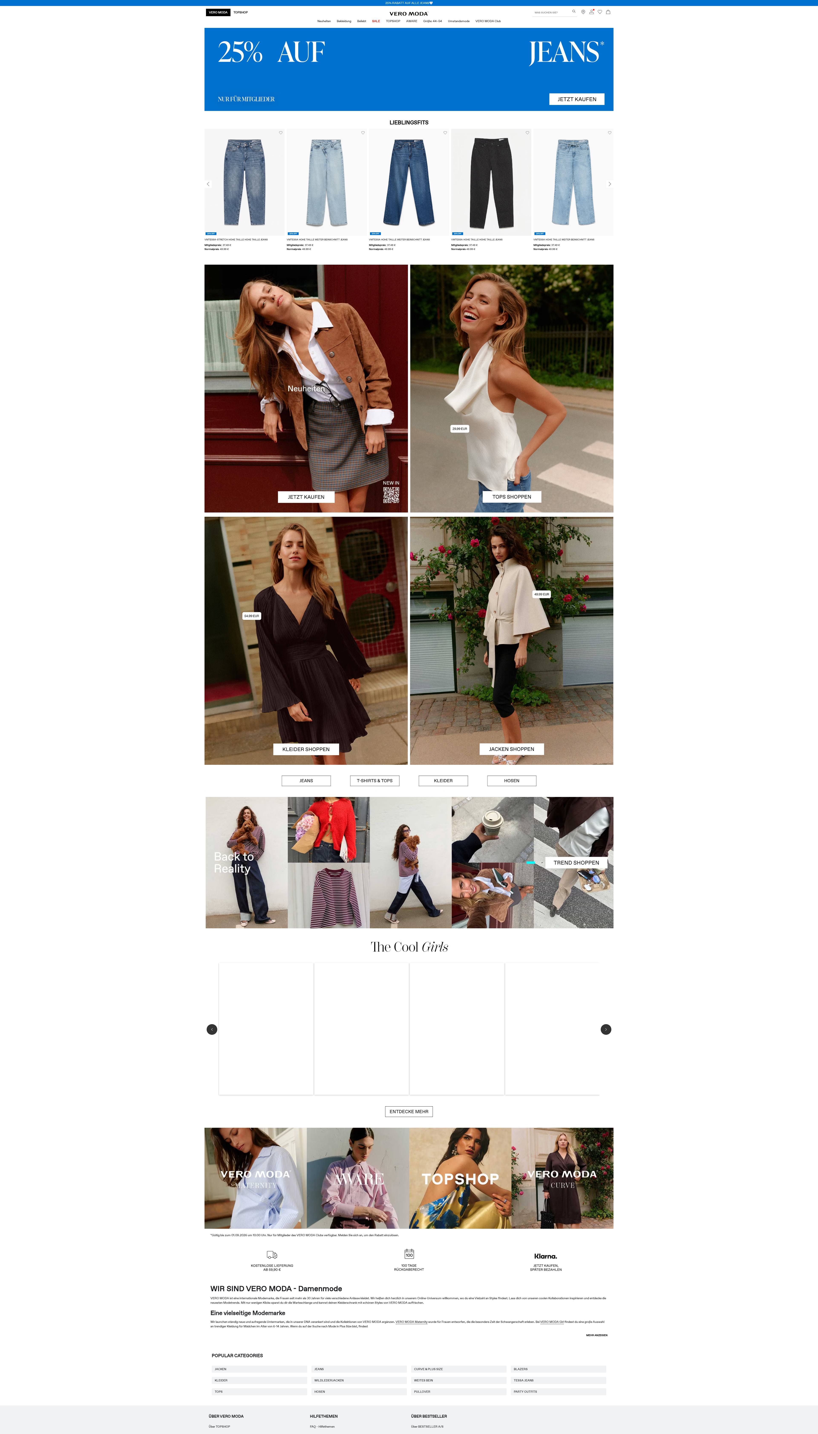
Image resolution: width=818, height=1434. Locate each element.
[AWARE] (358, 1177)
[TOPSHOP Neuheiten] (460, 1177)
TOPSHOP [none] (240, 12)
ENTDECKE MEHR (409, 1111)
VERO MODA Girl (552, 1321)
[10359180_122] (512, 579)
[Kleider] (306, 703)
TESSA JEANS (524, 1380)
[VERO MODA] (409, 14)
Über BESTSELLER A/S (427, 1426)
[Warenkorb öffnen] (608, 12)
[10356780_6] (512, 327)
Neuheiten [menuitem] (324, 21)
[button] (244, 182)
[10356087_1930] (306, 579)
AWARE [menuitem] (411, 21)
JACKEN (220, 1369)
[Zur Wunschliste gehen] (600, 13)
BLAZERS (521, 1369)
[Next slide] (610, 184)
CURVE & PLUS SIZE (428, 1369)
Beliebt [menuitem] (361, 21)
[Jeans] (409, 69)
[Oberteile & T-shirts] (512, 450)
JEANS (319, 1369)
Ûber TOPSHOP (219, 1426)
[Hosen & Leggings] (512, 781)
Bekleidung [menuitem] (344, 21)
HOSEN (319, 1391)
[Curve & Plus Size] (562, 1177)
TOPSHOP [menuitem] (393, 21)
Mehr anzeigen (597, 1335)
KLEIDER (221, 1380)
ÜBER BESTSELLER (429, 1416)
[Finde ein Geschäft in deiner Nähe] (583, 13)
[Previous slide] (208, 184)
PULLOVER (422, 1391)
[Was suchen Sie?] (574, 11)
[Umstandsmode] (255, 1177)
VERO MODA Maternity (412, 1321)
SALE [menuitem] (376, 21)
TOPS (219, 1391)
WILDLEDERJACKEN (329, 1380)
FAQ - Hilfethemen (322, 1426)
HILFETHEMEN (324, 1416)
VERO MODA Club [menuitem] (488, 21)
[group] (244, 192)
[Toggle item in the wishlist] (281, 133)
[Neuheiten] (306, 389)
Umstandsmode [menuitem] (458, 21)
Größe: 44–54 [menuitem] (432, 21)
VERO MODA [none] (218, 12)
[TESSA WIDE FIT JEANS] (409, 862)
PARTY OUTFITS (525, 1391)
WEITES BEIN (423, 1380)
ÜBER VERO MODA (226, 1416)
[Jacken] (512, 703)
